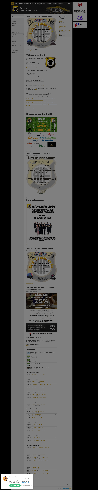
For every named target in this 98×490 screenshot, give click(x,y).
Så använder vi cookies (24, 482)
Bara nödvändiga (26, 485)
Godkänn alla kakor (15, 485)
